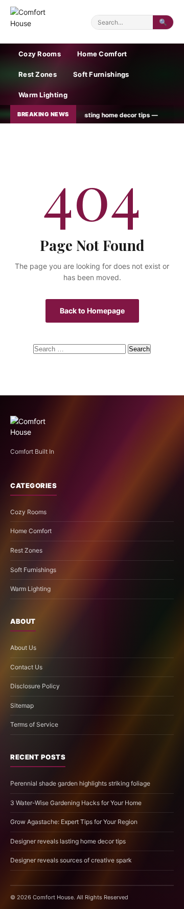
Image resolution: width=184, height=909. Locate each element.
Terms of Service (34, 724)
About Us (23, 647)
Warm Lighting (42, 95)
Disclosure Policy (35, 686)
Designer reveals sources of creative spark (71, 860)
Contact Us (26, 667)
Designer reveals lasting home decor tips (68, 841)
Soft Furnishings (101, 74)
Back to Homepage (92, 310)
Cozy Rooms (39, 54)
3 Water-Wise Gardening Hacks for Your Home (76, 803)
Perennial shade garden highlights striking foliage (80, 783)
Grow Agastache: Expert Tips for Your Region (73, 822)
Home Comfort (102, 54)
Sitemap (22, 705)
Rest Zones (37, 74)
